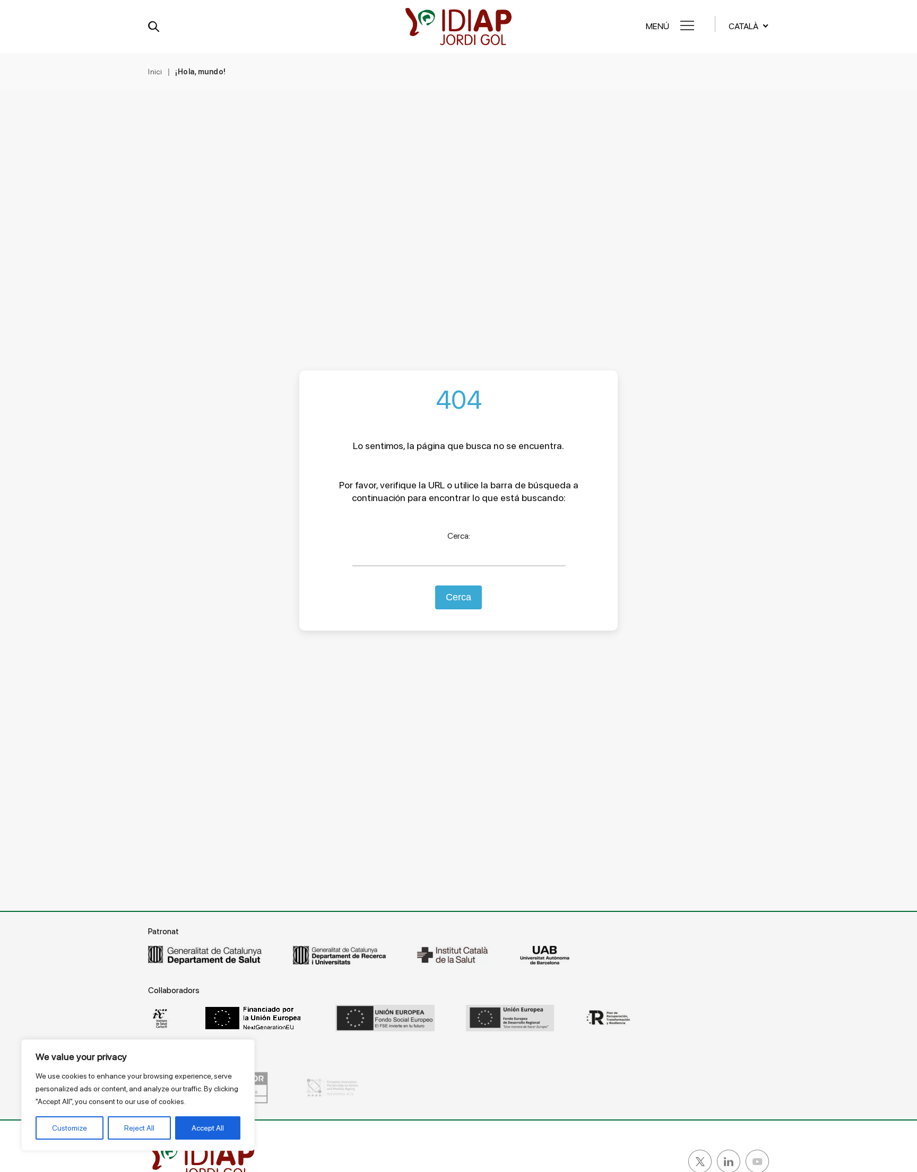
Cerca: (458, 536)
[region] (138, 1095)
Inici (155, 71)
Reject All (139, 1128)
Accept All (208, 1128)
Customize (69, 1128)
